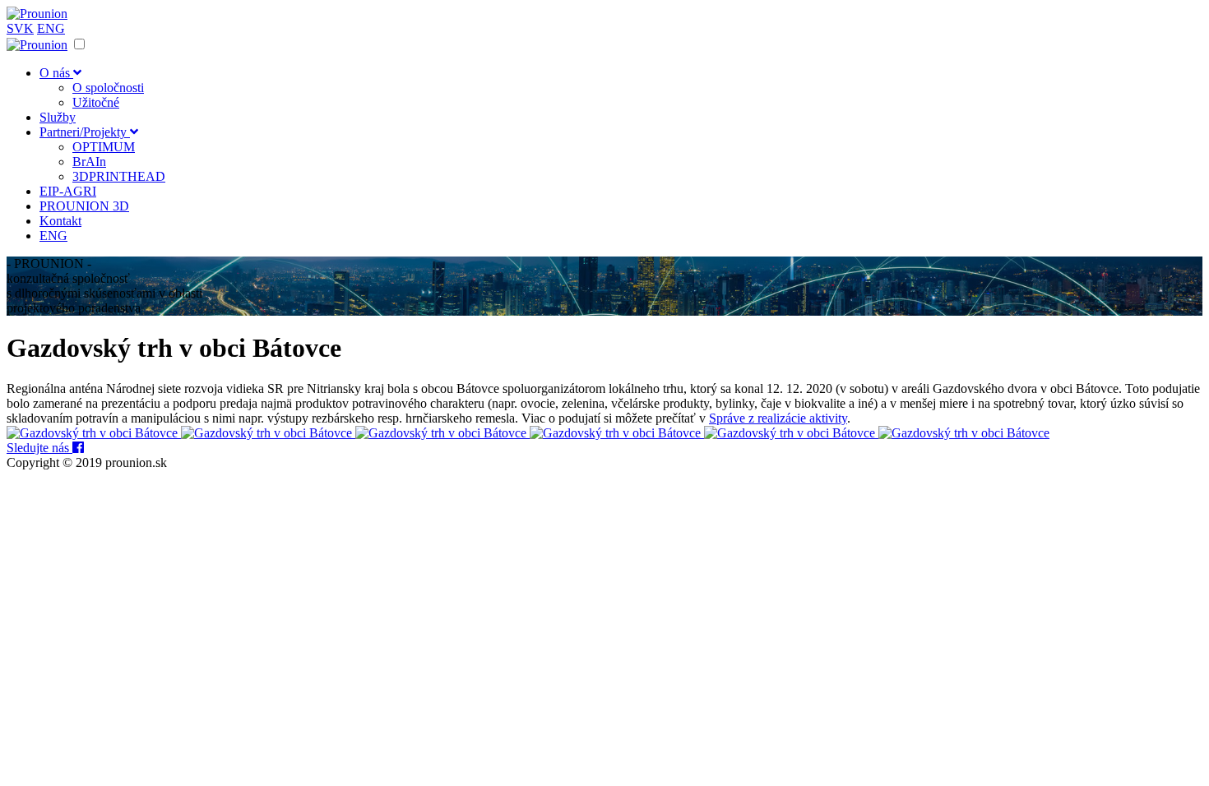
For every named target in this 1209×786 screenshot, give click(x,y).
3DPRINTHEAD (118, 176)
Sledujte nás (39, 448)
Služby (57, 117)
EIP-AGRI (67, 191)
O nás (56, 73)
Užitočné (95, 102)
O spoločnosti (108, 88)
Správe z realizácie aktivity (778, 418)
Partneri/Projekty (84, 132)
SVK (20, 28)
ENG (51, 28)
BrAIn (89, 162)
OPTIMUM (103, 147)
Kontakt (60, 221)
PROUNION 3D (84, 206)
